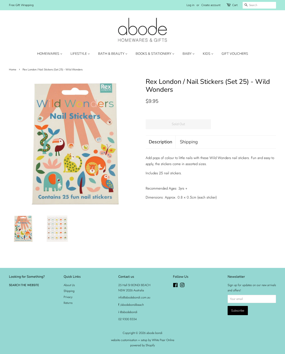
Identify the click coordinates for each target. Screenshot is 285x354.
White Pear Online (163, 340)
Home (12, 69)
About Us (69, 285)
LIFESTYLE (79, 53)
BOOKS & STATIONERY (154, 53)
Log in (190, 5)
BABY (187, 53)
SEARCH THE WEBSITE (24, 285)
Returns (68, 303)
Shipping (189, 142)
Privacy (68, 297)
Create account (211, 5)
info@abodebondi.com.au (134, 297)
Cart (235, 5)
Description (160, 142)
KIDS (207, 53)
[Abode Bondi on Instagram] (182, 286)
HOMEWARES (48, 53)
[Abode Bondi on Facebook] (175, 286)
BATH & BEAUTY (111, 53)
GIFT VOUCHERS (235, 53)
